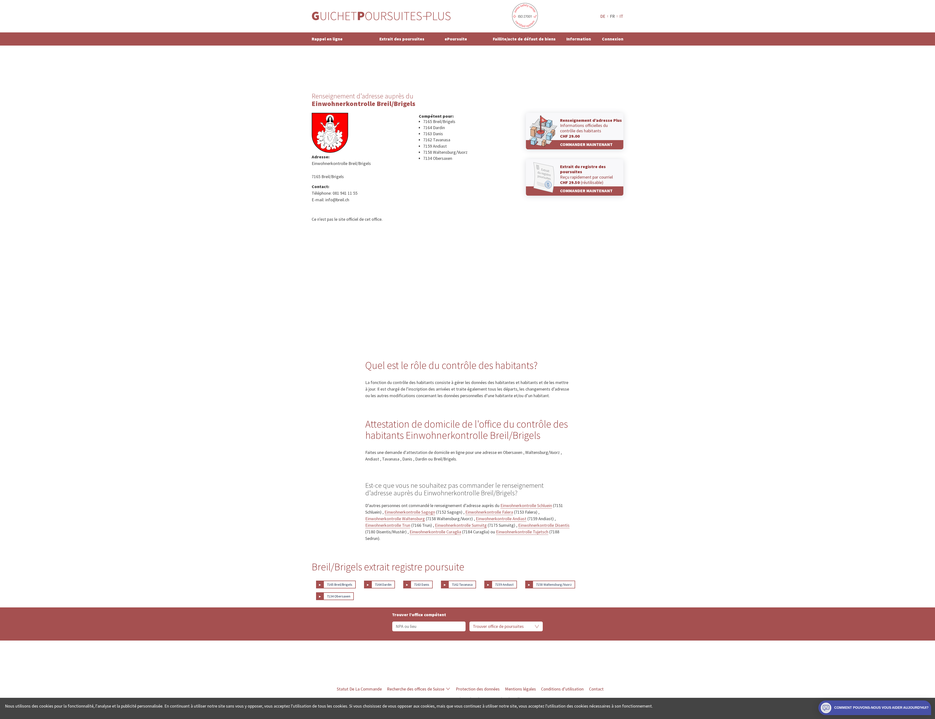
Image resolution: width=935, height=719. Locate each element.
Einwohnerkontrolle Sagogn (409, 512)
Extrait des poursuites (401, 39)
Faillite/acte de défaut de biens (524, 39)
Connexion (612, 39)
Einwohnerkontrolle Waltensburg (395, 518)
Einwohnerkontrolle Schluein (526, 505)
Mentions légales (520, 689)
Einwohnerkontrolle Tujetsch (522, 532)
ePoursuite (456, 39)
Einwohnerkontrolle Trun (387, 525)
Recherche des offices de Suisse (415, 689)
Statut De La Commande (359, 689)
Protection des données (478, 689)
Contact (596, 689)
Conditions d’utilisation (562, 689)
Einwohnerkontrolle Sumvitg (461, 525)
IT (621, 16)
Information (578, 39)
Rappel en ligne (327, 39)
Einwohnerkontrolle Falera (489, 512)
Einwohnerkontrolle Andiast (501, 518)
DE (602, 16)
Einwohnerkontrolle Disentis (544, 525)
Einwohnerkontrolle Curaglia (435, 532)
